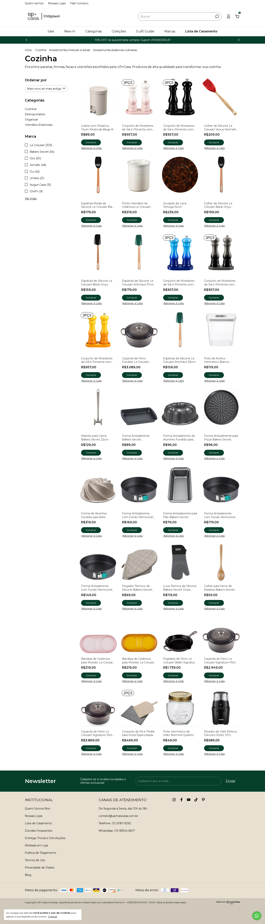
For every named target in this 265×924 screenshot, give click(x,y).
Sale (51, 31)
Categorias (93, 31)
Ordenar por (36, 80)
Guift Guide (145, 31)
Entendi (52, 916)
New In (69, 31)
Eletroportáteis (35, 114)
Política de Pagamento (40, 853)
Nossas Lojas (57, 3)
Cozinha (40, 50)
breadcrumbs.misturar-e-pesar (69, 50)
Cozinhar (31, 109)
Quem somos (34, 3)
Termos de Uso (35, 860)
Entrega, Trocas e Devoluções (45, 838)
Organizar (31, 119)
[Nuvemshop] (228, 903)
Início (28, 50)
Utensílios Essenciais (38, 125)
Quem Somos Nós (37, 808)
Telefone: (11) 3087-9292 (115, 823)
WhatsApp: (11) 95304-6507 (117, 830)
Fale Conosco (79, 3)
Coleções (119, 31)
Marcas (169, 31)
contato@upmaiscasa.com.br (118, 816)
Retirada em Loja (36, 845)
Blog (28, 875)
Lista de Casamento (201, 31)
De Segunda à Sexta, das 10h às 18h (123, 808)
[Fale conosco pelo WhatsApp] (256, 915)
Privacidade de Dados (39, 867)
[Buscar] (216, 16)
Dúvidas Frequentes (38, 830)
